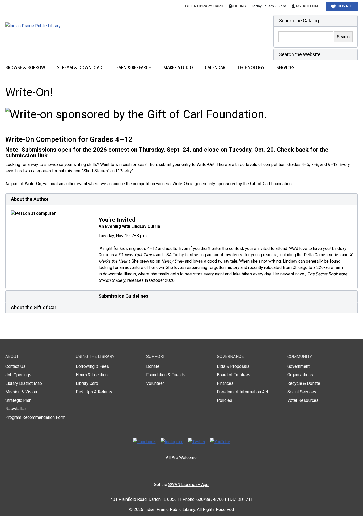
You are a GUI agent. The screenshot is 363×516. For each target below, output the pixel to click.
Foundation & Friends (165, 374)
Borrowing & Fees (92, 366)
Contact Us (15, 366)
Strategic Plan (18, 400)
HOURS (239, 6)
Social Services (301, 391)
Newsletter (15, 408)
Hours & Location (92, 374)
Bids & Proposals (233, 366)
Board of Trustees (233, 374)
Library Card (87, 383)
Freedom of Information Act (242, 391)
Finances (225, 383)
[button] (315, 21)
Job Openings (18, 374)
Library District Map (23, 383)
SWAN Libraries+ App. (188, 484)
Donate (152, 366)
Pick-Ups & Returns (94, 391)
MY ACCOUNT (308, 6)
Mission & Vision (21, 391)
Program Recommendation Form (35, 417)
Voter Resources (303, 400)
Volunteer (155, 383)
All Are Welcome (181, 457)
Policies (224, 400)
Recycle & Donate (303, 383)
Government (298, 366)
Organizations (300, 374)
